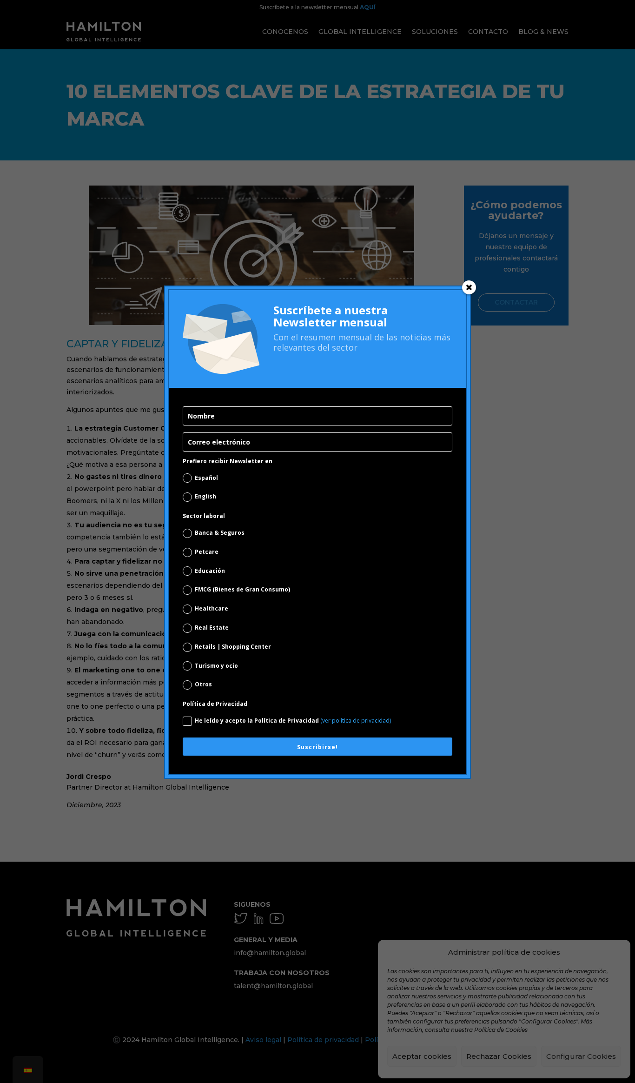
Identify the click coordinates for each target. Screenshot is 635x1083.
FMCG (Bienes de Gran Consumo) (242, 589)
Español (206, 478)
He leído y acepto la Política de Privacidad (293, 720)
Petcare (206, 552)
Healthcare (211, 608)
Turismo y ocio (216, 666)
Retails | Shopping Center (233, 647)
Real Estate (212, 627)
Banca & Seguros (220, 533)
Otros (203, 684)
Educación (210, 571)
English (205, 496)
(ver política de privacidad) (355, 720)
